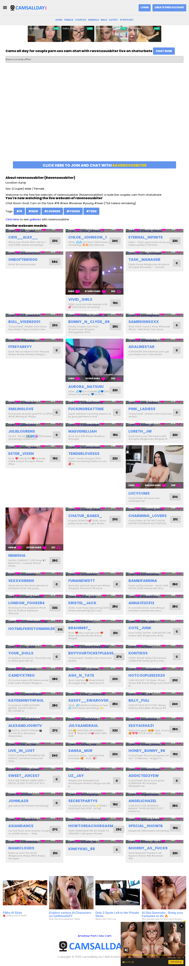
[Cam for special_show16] (154, 819)
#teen (91, 211)
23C (55, 241)
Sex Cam (105, 936)
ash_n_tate (81, 675)
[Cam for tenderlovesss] (94, 447)
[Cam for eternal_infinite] (154, 230)
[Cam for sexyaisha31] (154, 719)
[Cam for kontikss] (154, 646)
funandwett (81, 580)
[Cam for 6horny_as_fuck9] (154, 842)
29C (115, 326)
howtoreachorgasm (90, 825)
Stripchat (127, 19)
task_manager (144, 259)
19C (115, 303)
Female (68, 19)
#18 (19, 211)
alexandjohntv (25, 725)
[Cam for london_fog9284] (34, 596)
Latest (113, 19)
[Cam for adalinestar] (154, 340)
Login (145, 7)
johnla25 (18, 800)
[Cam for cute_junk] (154, 621)
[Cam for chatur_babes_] (94, 509)
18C (115, 435)
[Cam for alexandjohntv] (34, 719)
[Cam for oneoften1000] (34, 253)
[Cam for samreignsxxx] (154, 315)
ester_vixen (21, 453)
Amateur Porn (87, 936)
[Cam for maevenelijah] (94, 425)
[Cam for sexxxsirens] (34, 574)
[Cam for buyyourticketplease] (94, 646)
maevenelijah (82, 431)
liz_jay (76, 775)
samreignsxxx (143, 321)
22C (175, 241)
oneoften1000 (22, 259)
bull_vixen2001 (24, 321)
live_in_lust (21, 750)
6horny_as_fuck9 (148, 848)
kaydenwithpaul (26, 700)
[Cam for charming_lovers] (154, 509)
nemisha (16, 555)
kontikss (138, 653)
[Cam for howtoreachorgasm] (94, 819)
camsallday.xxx (92, 957)
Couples (80, 19)
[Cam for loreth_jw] (154, 425)
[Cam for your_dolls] (34, 646)
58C (55, 262)
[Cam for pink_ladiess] (154, 402)
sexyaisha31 (141, 725)
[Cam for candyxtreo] (34, 669)
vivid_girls (80, 299)
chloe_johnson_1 (87, 237)
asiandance (20, 825)
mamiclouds (21, 848)
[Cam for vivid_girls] (94, 273)
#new (33, 211)
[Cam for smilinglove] (34, 402)
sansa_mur (80, 750)
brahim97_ (79, 628)
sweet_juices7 (23, 775)
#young (73, 211)
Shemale (93, 19)
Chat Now (164, 51)
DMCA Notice (114, 957)
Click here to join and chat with (95, 165)
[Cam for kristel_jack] (94, 596)
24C (115, 241)
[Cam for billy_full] (154, 694)
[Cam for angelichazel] (154, 794)
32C (55, 608)
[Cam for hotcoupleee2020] (154, 669)
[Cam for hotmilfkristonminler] (34, 621)
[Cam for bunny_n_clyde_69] (94, 315)
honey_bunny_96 (146, 750)
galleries (35, 219)
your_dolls (20, 653)
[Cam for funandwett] (94, 574)
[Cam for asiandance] (34, 819)
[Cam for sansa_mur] (94, 744)
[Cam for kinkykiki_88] (94, 842)
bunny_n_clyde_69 (89, 321)
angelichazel (142, 800)
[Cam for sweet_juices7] (34, 769)
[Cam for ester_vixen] (34, 447)
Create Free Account (169, 7)
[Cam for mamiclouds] (34, 842)
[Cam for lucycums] (154, 467)
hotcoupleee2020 (146, 675)
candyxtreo (21, 675)
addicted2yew (143, 775)
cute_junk (139, 628)
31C (60, 629)
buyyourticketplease (91, 653)
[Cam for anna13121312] (154, 596)
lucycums (139, 493)
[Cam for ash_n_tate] (94, 669)
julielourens (21, 431)
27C (119, 657)
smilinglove (20, 408)
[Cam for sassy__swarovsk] (94, 694)
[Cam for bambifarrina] (154, 574)
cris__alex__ (23, 237)
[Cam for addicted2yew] (154, 769)
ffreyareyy (20, 346)
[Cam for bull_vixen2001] (34, 315)
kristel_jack (82, 602)
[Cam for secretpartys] (94, 794)
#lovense (52, 211)
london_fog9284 (26, 602)
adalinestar (141, 346)
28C (55, 679)
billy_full (139, 700)
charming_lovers (147, 515)
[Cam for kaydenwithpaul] (34, 694)
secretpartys (82, 800)
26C (55, 560)
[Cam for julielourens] (34, 425)
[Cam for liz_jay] (94, 769)
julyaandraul (83, 725)
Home (58, 19)
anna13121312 (141, 602)
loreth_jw (140, 431)
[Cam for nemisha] (34, 529)
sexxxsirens (21, 580)
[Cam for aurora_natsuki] (94, 360)
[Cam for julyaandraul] (94, 719)
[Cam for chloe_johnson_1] (94, 230)
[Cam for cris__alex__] (34, 230)
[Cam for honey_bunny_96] (154, 744)
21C (175, 519)
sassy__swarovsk (88, 700)
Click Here (12, 219)
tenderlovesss (83, 453)
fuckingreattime (86, 408)
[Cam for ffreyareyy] (34, 340)
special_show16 (145, 825)
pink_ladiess (141, 408)
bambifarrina (142, 580)
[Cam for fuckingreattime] (94, 402)
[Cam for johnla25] (34, 794)
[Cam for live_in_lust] (34, 744)
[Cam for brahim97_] (94, 621)
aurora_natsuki (86, 386)
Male (104, 19)
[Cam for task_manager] (154, 253)
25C (115, 606)
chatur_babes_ (85, 515)
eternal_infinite (145, 237)
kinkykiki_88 (81, 848)
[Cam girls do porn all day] (28, 8)
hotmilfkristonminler (31, 628)
